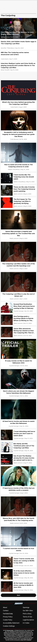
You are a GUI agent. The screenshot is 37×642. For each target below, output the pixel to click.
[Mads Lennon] (18, 194)
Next (18, 595)
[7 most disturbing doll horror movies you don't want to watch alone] (18, 435)
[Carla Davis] (4, 59)
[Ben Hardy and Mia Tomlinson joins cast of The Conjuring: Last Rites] (18, 447)
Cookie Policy (7, 620)
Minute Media (10, 630)
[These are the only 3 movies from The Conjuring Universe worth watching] (18, 190)
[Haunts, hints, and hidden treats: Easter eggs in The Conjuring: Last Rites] (18, 45)
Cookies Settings (9, 626)
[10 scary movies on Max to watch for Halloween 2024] (18, 353)
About (5, 607)
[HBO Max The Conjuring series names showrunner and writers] (18, 56)
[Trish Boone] (14, 139)
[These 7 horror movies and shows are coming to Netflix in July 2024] (18, 562)
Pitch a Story (27, 614)
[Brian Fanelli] (5, 70)
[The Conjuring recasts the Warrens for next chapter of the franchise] (18, 28)
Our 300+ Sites (28, 610)
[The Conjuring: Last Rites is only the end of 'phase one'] (18, 286)
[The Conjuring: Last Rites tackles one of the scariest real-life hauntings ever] (18, 256)
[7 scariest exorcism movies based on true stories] (18, 541)
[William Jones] (5, 37)
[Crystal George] (18, 311)
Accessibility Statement (11, 623)
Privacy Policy (7, 617)
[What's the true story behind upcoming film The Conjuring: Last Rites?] (18, 94)
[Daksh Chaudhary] (14, 169)
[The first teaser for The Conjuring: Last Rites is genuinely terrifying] (18, 202)
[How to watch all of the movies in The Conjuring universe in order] (18, 157)
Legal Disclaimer (28, 620)
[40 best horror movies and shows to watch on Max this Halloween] (18, 413)
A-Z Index (26, 623)
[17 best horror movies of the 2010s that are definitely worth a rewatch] (18, 480)
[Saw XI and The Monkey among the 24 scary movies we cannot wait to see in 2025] (18, 459)
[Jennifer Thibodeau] (7, 48)
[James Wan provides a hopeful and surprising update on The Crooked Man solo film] (18, 225)
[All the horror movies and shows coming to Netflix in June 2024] (18, 586)
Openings (26, 607)
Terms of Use (27, 617)
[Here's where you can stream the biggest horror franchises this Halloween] (18, 383)
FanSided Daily (8, 614)
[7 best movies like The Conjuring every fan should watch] (18, 178)
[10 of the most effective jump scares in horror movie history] (18, 574)
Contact (5, 610)
